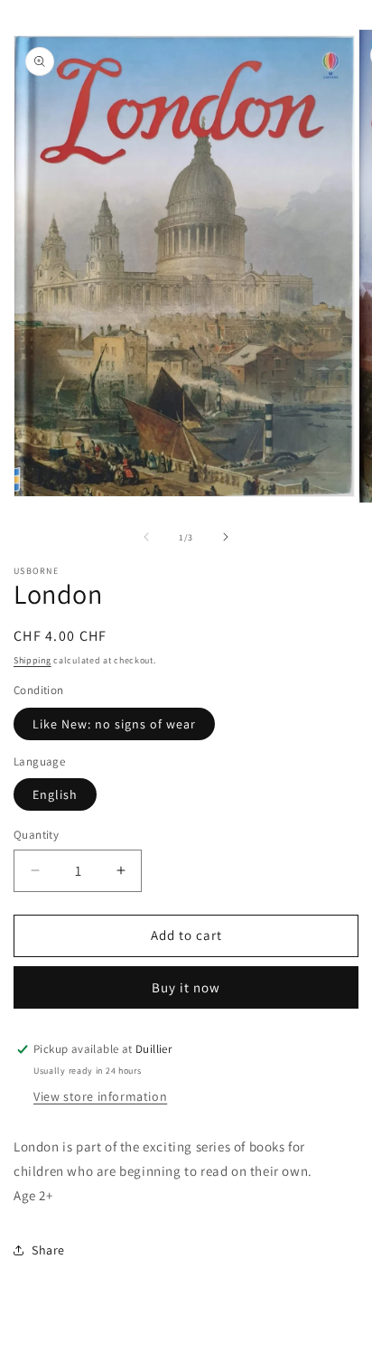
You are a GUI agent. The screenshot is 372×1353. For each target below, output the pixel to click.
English (55, 794)
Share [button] (48, 1250)
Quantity (36, 834)
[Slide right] (226, 537)
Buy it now (186, 987)
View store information (100, 1096)
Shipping (32, 660)
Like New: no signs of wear (114, 724)
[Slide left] (146, 537)
